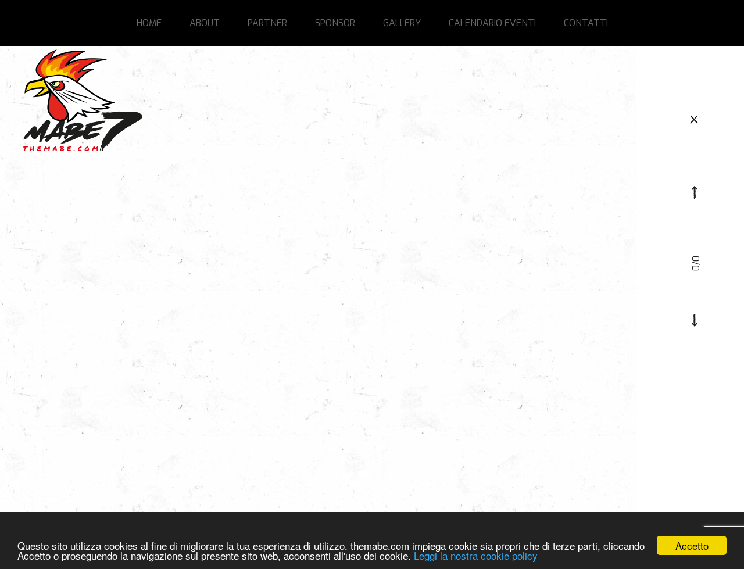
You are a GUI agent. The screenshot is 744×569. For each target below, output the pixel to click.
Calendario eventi (492, 23)
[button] (694, 192)
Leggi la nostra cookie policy (476, 555)
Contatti (586, 23)
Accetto (692, 545)
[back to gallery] (694, 118)
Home (149, 23)
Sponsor (335, 23)
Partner (267, 23)
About (204, 23)
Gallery (402, 23)
